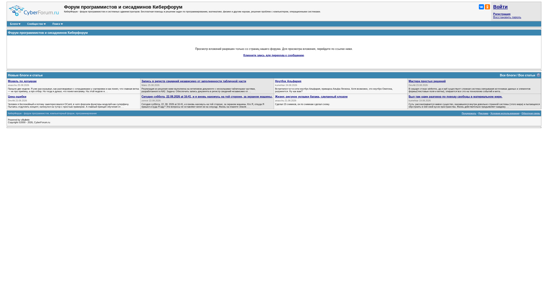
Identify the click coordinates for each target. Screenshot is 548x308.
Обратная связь (530, 113)
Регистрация (502, 14)
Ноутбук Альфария (288, 81)
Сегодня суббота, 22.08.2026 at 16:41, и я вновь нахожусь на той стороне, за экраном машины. (207, 96)
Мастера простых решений (427, 81)
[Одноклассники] (487, 6)
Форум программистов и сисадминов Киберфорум (48, 32)
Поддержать (469, 113)
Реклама (483, 113)
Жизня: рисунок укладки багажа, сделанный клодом (311, 96)
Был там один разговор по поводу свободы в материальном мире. (455, 96)
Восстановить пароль (507, 17)
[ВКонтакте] (481, 6)
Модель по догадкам (22, 81)
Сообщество (35, 23)
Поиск (56, 23)
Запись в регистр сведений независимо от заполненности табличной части (193, 81)
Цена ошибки (17, 96)
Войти (500, 6)
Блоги (14, 23)
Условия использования (504, 113)
